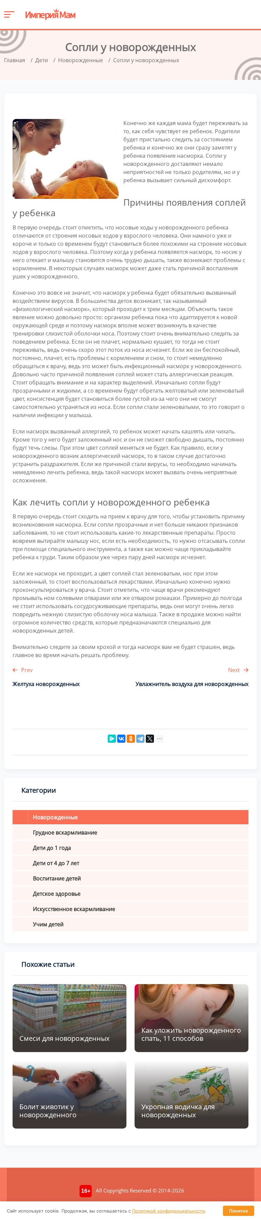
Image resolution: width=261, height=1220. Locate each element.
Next (234, 670)
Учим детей (48, 924)
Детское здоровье (57, 893)
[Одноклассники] (131, 739)
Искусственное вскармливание (74, 909)
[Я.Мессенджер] (112, 739)
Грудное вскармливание (65, 832)
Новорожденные (55, 817)
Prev (26, 670)
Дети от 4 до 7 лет (56, 863)
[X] (150, 739)
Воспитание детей (57, 878)
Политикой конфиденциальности (168, 1211)
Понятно (238, 1211)
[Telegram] (140, 739)
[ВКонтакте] (121, 739)
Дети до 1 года (52, 848)
